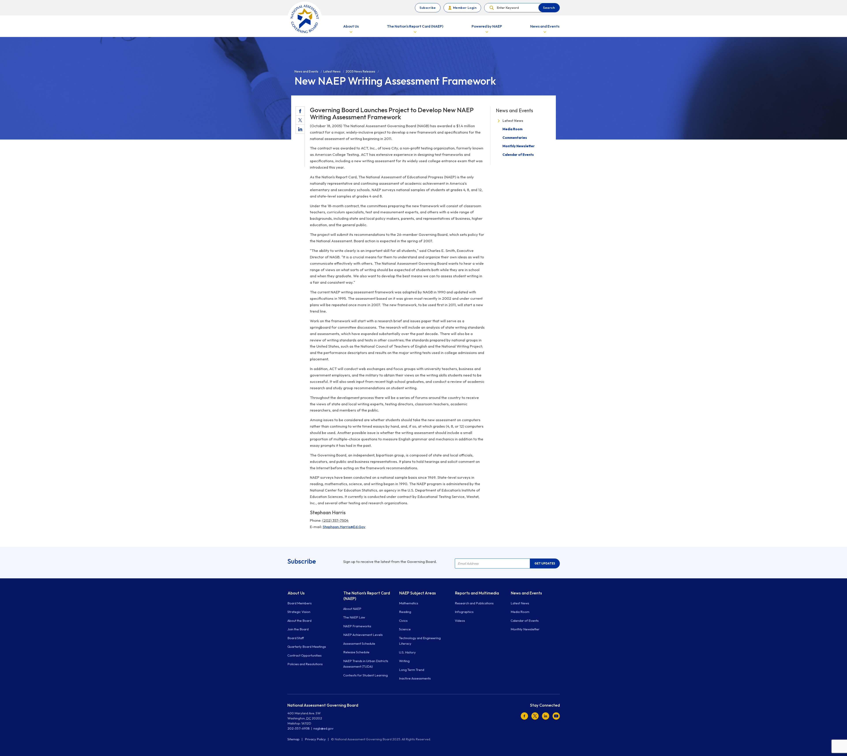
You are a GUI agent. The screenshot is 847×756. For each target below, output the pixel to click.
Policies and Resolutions (305, 664)
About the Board (299, 620)
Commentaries (514, 138)
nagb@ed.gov (323, 728)
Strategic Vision (298, 612)
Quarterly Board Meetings (306, 646)
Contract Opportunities (304, 655)
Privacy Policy (315, 739)
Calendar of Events (518, 155)
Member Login (464, 8)
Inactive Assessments (415, 678)
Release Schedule (356, 652)
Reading (405, 612)
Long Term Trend (411, 670)
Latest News (512, 121)
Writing (404, 661)
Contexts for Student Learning (365, 675)
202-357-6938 (298, 728)
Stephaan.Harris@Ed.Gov (344, 526)
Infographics (464, 612)
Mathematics (408, 603)
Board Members (299, 603)
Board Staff (295, 638)
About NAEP (352, 609)
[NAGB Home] (304, 19)
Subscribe (428, 8)
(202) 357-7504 (335, 520)
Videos (460, 620)
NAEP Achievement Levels (363, 635)
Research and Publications (474, 603)
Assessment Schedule (359, 643)
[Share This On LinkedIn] (300, 129)
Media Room (512, 129)
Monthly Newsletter (518, 146)
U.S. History (407, 652)
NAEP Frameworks (357, 626)
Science (405, 629)
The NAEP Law (354, 617)
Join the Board (298, 629)
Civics (403, 620)
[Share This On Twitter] (300, 120)
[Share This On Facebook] (300, 111)
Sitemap (293, 739)
